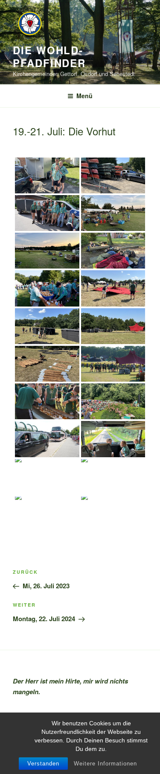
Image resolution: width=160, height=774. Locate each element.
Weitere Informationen (105, 763)
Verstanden (43, 763)
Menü (84, 95)
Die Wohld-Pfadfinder (49, 56)
